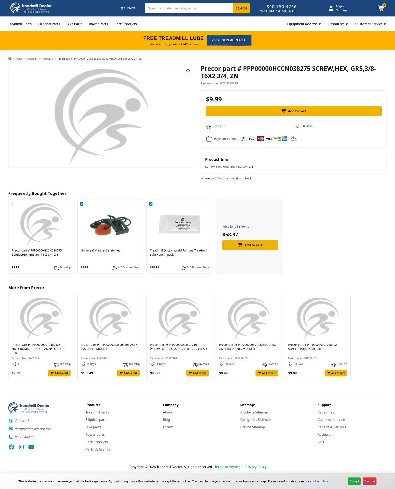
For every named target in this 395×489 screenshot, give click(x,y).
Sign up (341, 10)
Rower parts (95, 434)
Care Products (126, 24)
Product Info (216, 159)
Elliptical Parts (49, 24)
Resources (336, 24)
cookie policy (319, 481)
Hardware (47, 58)
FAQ (321, 442)
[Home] (9, 59)
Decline (369, 481)
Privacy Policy (255, 467)
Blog (166, 419)
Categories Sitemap (255, 419)
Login (340, 6)
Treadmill (32, 58)
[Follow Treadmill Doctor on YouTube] (31, 447)
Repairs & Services (332, 427)
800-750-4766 (282, 6)
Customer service (331, 419)
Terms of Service (227, 467)
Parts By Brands (98, 449)
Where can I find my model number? (226, 178)
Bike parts (93, 427)
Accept (354, 481)
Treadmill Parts (20, 24)
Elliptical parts (96, 419)
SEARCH (241, 8)
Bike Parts (74, 24)
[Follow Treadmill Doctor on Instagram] (21, 447)
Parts (19, 58)
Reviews (324, 434)
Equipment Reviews (302, 24)
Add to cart (297, 111)
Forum (168, 427)
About (167, 412)
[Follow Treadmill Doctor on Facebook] (11, 447)
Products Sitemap (254, 412)
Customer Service (369, 24)
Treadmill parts (97, 412)
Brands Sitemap (252, 427)
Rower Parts (98, 24)
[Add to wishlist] (188, 71)
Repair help (326, 412)
